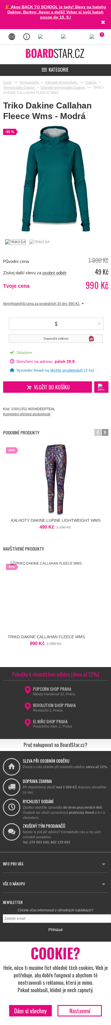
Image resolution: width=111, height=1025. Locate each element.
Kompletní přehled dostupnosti (26, 414)
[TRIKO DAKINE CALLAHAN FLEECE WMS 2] (39, 242)
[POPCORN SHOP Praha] (27, 692)
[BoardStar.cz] (55, 53)
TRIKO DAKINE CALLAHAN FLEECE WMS (46, 637)
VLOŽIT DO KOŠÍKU (52, 387)
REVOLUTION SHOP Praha (54, 705)
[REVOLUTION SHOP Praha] (27, 708)
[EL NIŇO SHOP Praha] (27, 724)
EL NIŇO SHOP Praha (50, 721)
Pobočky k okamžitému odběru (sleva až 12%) (55, 674)
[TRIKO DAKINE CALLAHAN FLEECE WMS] (15, 242)
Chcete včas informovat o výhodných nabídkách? (55, 910)
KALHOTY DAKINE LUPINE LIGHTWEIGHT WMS (55, 520)
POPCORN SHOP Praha (52, 689)
